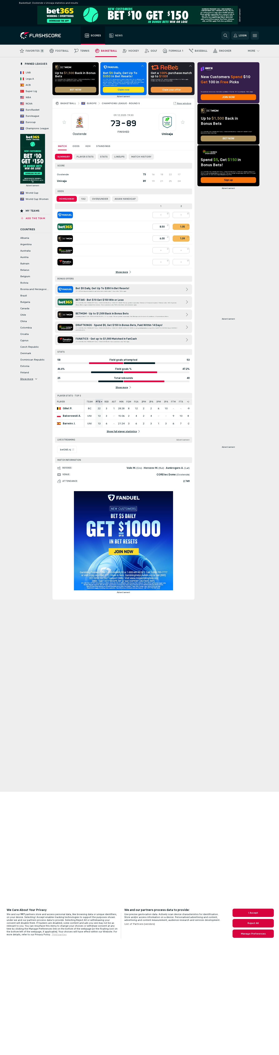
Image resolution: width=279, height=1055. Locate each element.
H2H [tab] (87, 146)
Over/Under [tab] (100, 198)
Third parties (59, 934)
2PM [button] (143, 401)
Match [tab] (62, 146)
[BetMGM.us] (65, 238)
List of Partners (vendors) (139, 924)
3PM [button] (158, 401)
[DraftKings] (65, 250)
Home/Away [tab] (66, 198)
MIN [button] (121, 401)
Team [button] (90, 401)
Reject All (253, 923)
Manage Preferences (253, 933)
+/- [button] (188, 401)
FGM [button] (128, 401)
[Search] (225, 35)
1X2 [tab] (83, 198)
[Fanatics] (65, 262)
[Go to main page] (43, 35)
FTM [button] (173, 401)
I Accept (253, 912)
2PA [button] (151, 401)
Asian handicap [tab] (125, 198)
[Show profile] (79, 122)
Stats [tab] (104, 156)
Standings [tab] (103, 146)
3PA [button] (166, 401)
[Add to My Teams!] (64, 122)
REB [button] (106, 401)
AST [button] (114, 401)
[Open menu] (255, 35)
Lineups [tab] (119, 156)
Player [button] (61, 401)
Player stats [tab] (85, 156)
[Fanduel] (65, 215)
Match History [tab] (141, 156)
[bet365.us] (65, 226)
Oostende (80, 134)
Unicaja (167, 134)
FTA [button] (181, 401)
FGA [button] (136, 401)
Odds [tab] (76, 146)
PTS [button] (98, 401)
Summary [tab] (63, 156)
